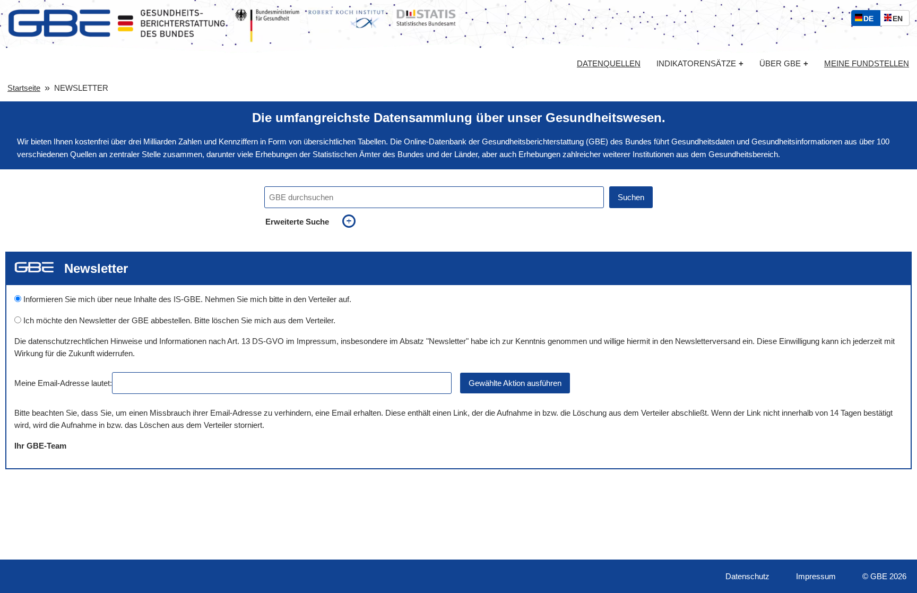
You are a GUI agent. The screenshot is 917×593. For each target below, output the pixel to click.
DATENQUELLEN (609, 63)
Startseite (23, 87)
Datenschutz (747, 576)
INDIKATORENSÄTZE (699, 63)
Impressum (816, 576)
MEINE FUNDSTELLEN (866, 63)
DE (870, 20)
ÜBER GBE (783, 63)
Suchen (631, 197)
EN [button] (900, 20)
